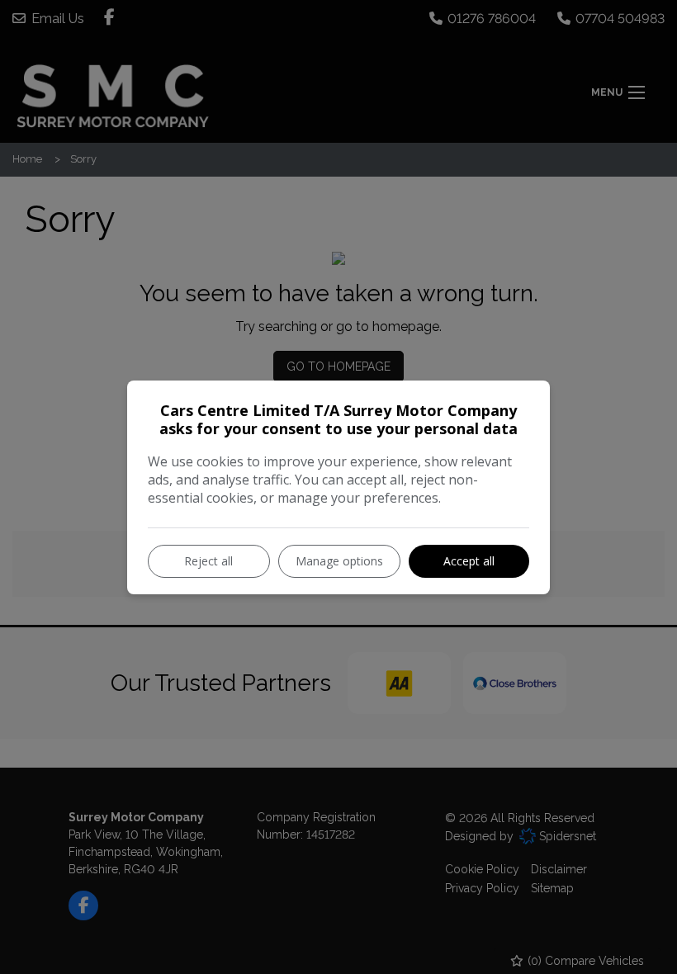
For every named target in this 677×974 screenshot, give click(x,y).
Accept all (469, 561)
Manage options (339, 561)
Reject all (208, 561)
